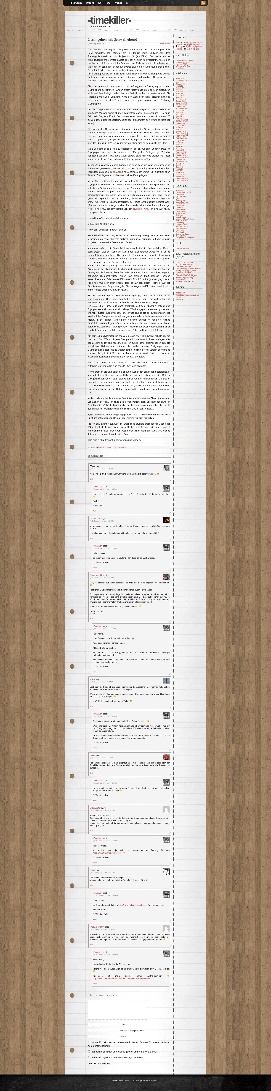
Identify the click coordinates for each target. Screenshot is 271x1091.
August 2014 (181, 110)
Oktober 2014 (181, 107)
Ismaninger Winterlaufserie (186, 270)
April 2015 (179, 95)
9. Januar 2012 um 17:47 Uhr (106, 783)
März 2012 (180, 150)
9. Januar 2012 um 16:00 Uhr (106, 548)
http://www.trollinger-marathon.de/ (133, 905)
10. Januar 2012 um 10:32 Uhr (103, 810)
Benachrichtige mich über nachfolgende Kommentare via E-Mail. (124, 1051)
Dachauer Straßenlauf (184, 263)
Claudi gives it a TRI (183, 192)
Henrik (93, 755)
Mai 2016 (179, 86)
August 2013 (181, 125)
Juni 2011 (179, 167)
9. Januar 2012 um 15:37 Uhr (103, 682)
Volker (93, 679)
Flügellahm (180, 68)
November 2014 (182, 105)
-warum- (90, 2)
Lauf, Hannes (181, 217)
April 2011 (179, 171)
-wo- (108, 2)
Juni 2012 (179, 144)
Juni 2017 (179, 82)
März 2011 (180, 173)
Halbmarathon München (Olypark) (189, 268)
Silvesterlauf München (184, 274)
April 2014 (179, 114)
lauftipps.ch (180, 294)
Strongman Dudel (182, 234)
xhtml (138, 1081)
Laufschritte (180, 292)
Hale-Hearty (180, 209)
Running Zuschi (182, 226)
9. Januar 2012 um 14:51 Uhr (103, 578)
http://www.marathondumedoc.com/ (109, 853)
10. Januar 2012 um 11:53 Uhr (103, 873)
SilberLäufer (95, 808)
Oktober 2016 (181, 84)
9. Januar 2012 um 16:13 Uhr (106, 716)
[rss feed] (203, 3)
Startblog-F (180, 232)
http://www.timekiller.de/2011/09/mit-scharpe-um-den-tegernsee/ (121, 978)
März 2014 (180, 116)
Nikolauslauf (116, 171)
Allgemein (101, 447)
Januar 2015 (181, 101)
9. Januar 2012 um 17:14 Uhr (103, 758)
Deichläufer (180, 194)
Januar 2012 (181, 154)
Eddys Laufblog (182, 202)
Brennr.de (179, 191)
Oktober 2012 (181, 137)
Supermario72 (96, 575)
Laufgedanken (181, 224)
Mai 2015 (179, 93)
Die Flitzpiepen (181, 196)
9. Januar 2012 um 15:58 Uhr (106, 489)
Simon (93, 870)
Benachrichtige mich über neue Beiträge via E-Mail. (117, 1057)
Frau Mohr (180, 206)
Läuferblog (180, 223)
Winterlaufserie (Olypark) (185, 281)
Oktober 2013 (181, 124)
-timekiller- (109, 20)
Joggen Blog (180, 213)
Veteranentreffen (193, 48)
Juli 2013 (179, 127)
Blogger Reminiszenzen (192, 42)
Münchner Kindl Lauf (183, 272)
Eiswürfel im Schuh (183, 204)
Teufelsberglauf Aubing (184, 278)
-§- (126, 2)
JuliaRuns (179, 215)
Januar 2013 (181, 131)
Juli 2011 (179, 165)
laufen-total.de (181, 221)
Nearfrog (127, 1081)
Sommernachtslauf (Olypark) (187, 276)
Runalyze (179, 299)
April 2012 (179, 148)
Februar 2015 (181, 99)
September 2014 (182, 109)
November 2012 (182, 135)
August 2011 (180, 163)
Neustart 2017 (181, 64)
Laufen (108, 447)
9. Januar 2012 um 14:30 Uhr (103, 521)
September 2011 (182, 161)
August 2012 (181, 141)
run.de (178, 298)
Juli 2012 (179, 142)
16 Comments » (120, 447)
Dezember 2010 (182, 178)
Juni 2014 (179, 112)
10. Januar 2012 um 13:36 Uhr (106, 841)
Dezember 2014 (182, 103)
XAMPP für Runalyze (195, 44)
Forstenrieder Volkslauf (185, 264)
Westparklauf (181, 279)
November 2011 (182, 158)
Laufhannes (95, 518)
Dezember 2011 (182, 156)
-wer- (100, 2)
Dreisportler (180, 200)
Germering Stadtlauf (183, 266)
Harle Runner (181, 211)
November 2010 (182, 180)
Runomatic (180, 230)
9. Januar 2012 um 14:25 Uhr (103, 469)
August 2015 (181, 88)
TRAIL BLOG (181, 236)
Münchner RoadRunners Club (187, 296)
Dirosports (180, 198)
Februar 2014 (181, 118)
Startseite (76, 2)
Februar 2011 (181, 175)
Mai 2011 (179, 169)
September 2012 (182, 139)
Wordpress (155, 1081)
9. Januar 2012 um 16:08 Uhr (106, 629)
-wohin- (118, 2)
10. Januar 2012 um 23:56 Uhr (106, 955)
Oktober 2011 (181, 159)
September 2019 (182, 80)
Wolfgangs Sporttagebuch (186, 238)
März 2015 (180, 97)
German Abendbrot (183, 248)
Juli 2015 (179, 90)
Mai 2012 (179, 146)
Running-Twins (140, 208)
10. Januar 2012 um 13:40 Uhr (106, 895)
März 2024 (180, 78)
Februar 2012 (181, 152)
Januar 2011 (180, 176)
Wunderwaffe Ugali (183, 66)
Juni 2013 (179, 129)
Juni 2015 (179, 92)
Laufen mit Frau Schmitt (185, 219)
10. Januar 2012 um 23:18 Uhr (103, 929)
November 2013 (182, 122)
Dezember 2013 (182, 120)
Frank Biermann (97, 927)
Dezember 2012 (182, 133)
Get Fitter (179, 208)
